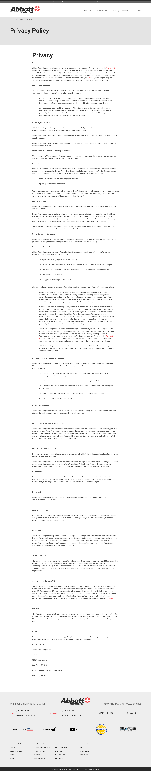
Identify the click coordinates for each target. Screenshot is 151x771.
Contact (138, 11)
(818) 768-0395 (106, 713)
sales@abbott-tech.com (26, 715)
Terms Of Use (76, 769)
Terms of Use (111, 68)
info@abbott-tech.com (71, 715)
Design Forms (84, 751)
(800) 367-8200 (22, 710)
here (90, 78)
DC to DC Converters (61, 747)
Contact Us (84, 754)
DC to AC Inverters (39, 751)
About (86, 11)
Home (13, 20)
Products (101, 11)
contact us (109, 598)
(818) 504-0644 (68, 710)
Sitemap (96, 769)
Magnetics (37, 754)
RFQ (81, 747)
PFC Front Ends (60, 754)
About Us (13, 758)
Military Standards (39, 758)
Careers (12, 747)
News (12, 754)
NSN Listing (59, 758)
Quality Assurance (120, 11)
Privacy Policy (87, 769)
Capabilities (133, 713)
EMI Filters (58, 751)
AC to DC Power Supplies (42, 747)
